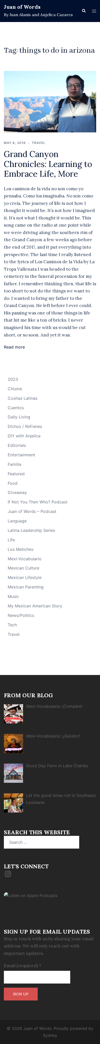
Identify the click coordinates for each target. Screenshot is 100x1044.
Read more (14, 347)
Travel (38, 143)
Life (11, 539)
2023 (13, 379)
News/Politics (21, 615)
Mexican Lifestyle (25, 577)
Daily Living (19, 416)
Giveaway (17, 492)
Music (13, 596)
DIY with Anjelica (24, 435)
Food (12, 483)
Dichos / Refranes (25, 426)
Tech (12, 624)
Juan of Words (22, 7)
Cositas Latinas (22, 398)
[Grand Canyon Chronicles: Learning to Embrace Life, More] (50, 101)
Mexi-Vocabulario (25, 558)
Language (17, 520)
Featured (16, 473)
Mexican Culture (23, 568)
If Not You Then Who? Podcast (37, 501)
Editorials (17, 445)
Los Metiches (20, 549)
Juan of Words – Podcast (32, 511)
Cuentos (16, 407)
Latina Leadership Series (31, 530)
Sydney (50, 1035)
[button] (84, 11)
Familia (14, 464)
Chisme (15, 388)
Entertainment (21, 454)
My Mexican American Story (35, 605)
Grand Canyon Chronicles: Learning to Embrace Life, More (48, 164)
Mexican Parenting (26, 586)
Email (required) (22, 965)
